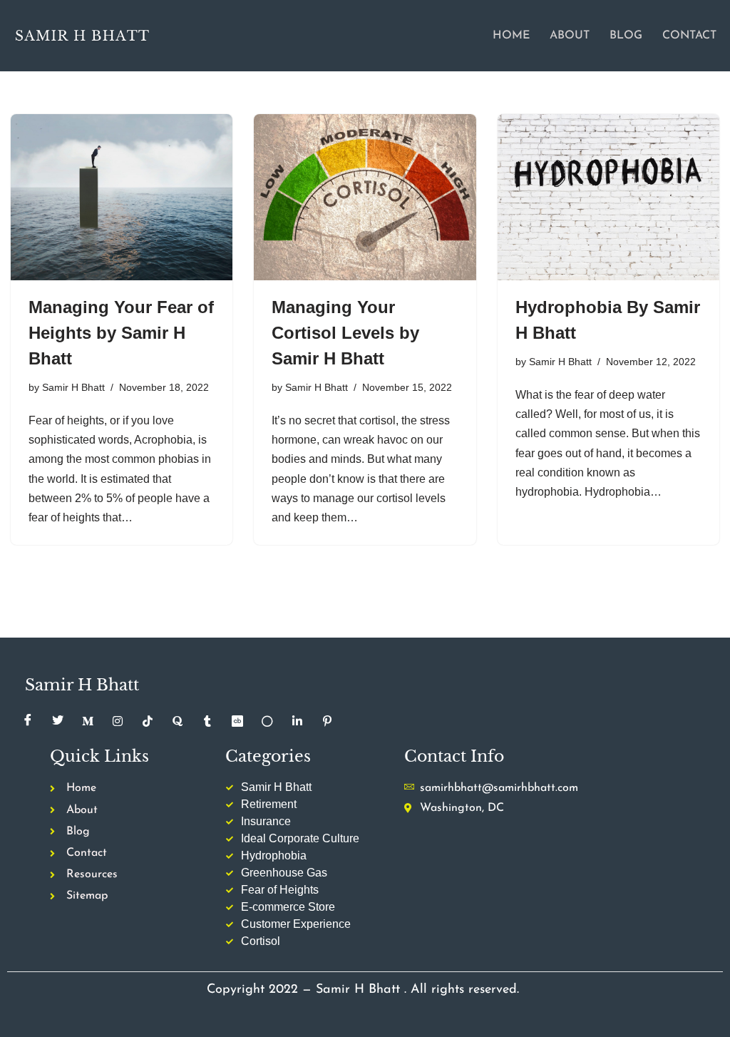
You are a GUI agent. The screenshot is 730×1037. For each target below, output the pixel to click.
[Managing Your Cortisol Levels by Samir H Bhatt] (364, 197)
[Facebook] (27, 721)
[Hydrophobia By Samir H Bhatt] (608, 197)
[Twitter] (57, 721)
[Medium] (87, 721)
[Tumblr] (207, 721)
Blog (626, 35)
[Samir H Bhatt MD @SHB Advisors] (82, 35)
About (570, 35)
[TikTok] (147, 721)
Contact (689, 35)
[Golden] (267, 721)
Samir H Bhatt (73, 387)
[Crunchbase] (237, 721)
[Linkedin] (297, 721)
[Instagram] (117, 721)
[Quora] (177, 721)
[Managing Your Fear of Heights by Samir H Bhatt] (121, 197)
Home (511, 35)
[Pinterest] (327, 721)
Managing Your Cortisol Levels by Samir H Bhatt (345, 332)
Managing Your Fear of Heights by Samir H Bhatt (121, 332)
